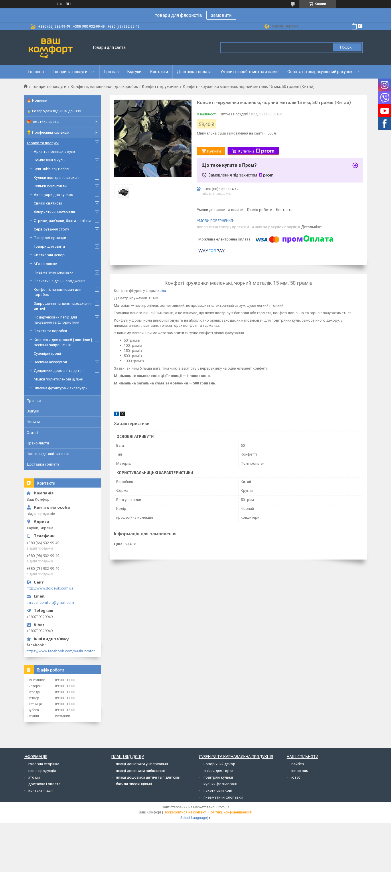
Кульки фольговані (50, 186)
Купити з (246, 151)
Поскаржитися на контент (185, 812)
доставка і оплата (44, 784)
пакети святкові (218, 790)
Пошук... (347, 47)
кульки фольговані (220, 784)
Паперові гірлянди (50, 238)
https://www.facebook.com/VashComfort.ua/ (62, 651)
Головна (36, 71)
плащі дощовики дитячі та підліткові (148, 777)
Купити (214, 151)
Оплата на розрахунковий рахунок (319, 71)
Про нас (111, 71)
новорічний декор (219, 764)
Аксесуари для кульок (53, 195)
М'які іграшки (45, 264)
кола (161, 290)
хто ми (34, 777)
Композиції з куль (49, 160)
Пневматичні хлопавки (54, 272)
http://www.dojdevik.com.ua (50, 588)
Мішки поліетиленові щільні (58, 379)
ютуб (295, 777)
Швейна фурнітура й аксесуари (61, 388)
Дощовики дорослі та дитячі (59, 370)
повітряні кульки (218, 777)
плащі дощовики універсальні (142, 764)
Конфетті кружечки (160, 86)
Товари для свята (49, 246)
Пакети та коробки (50, 331)
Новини (33, 422)
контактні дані (41, 790)
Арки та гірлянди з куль (54, 151)
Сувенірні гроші (47, 353)
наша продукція (42, 771)
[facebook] (116, 415)
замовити (221, 15)
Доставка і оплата (194, 71)
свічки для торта (218, 771)
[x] (122, 415)
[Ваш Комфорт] (56, 47)
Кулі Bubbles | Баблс (51, 169)
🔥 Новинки (37, 100)
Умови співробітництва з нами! (249, 71)
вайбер (297, 764)
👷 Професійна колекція (48, 132)
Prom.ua (223, 807)
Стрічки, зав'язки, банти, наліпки (62, 220)
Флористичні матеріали (54, 212)
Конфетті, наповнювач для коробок (104, 86)
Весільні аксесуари (50, 362)
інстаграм (300, 771)
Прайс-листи (38, 443)
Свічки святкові (48, 203)
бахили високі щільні (134, 784)
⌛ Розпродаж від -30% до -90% (54, 111)
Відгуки (134, 71)
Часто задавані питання (48, 454)
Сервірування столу (51, 229)
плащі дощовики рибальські (140, 771)
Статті (32, 432)
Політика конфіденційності (230, 812)
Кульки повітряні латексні (56, 177)
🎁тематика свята (43, 121)
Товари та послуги (70, 71)
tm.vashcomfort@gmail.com (50, 602)
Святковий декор (49, 255)
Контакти (159, 71)
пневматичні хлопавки (223, 797)
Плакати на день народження (59, 281)
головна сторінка (43, 764)
